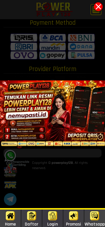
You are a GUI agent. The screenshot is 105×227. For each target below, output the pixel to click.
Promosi (73, 224)
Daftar (31, 224)
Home (10, 224)
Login (52, 224)
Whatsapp (95, 224)
